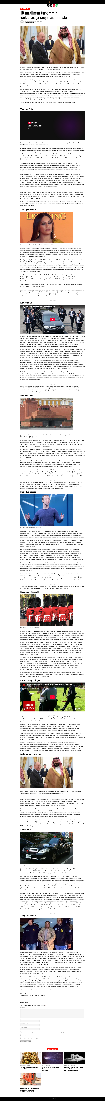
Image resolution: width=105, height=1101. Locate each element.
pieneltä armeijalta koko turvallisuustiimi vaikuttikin (38, 275)
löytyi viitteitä (77, 748)
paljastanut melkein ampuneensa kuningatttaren (57, 659)
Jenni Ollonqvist (30, 22)
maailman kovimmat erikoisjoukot (54, 644)
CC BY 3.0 (45, 244)
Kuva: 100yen (23, 865)
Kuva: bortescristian (24, 627)
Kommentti (23, 1007)
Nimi (21, 1019)
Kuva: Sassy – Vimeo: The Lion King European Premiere (31, 244)
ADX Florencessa (68, 952)
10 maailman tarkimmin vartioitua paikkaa (32, 995)
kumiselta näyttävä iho (33, 451)
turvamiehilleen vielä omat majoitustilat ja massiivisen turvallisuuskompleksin (54, 294)
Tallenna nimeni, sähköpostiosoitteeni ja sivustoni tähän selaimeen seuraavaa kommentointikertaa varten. (44, 1032)
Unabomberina (78, 958)
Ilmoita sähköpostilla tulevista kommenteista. (30, 1035)
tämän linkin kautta (30, 909)
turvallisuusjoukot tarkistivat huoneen (72, 388)
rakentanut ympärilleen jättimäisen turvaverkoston (45, 799)
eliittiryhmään (78, 642)
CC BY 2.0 (33, 527)
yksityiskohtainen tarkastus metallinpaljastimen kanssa (65, 472)
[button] (21, 2)
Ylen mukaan (52, 91)
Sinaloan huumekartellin (53, 967)
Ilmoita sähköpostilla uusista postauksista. (29, 1038)
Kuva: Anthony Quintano (25, 527)
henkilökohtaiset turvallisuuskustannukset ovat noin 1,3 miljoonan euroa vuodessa (44, 588)
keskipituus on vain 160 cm (47, 882)
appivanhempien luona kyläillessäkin (50, 99)
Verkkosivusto (23, 1027)
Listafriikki (42, 82)
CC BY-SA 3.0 (28, 431)
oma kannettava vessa (62, 366)
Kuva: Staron (22, 431)
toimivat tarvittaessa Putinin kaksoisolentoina (35, 194)
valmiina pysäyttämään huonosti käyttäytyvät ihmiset (68, 639)
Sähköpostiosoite (24, 1023)
